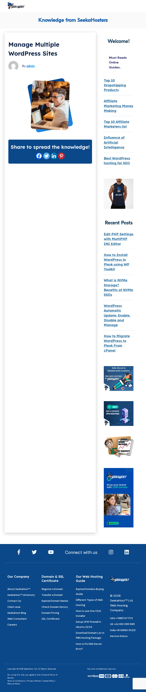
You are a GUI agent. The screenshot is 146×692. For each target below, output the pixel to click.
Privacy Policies (34, 681)
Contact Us (14, 600)
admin (30, 66)
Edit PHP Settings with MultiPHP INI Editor (118, 239)
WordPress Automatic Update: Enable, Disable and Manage (117, 315)
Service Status (119, 636)
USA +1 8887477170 (121, 618)
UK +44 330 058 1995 (122, 624)
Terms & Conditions (16, 681)
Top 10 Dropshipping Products (115, 85)
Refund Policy (13, 683)
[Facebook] (39, 156)
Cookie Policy (48, 681)
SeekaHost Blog (16, 612)
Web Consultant (17, 618)
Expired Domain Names (55, 600)
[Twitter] (46, 156)
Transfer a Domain (52, 595)
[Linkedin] (54, 156)
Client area (13, 607)
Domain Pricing (50, 612)
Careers (12, 624)
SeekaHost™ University (21, 595)
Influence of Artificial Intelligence (114, 142)
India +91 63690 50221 (123, 630)
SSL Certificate (51, 618)
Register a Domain (52, 589)
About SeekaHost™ (18, 589)
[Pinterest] (61, 156)
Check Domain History (55, 607)
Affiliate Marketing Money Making (118, 105)
